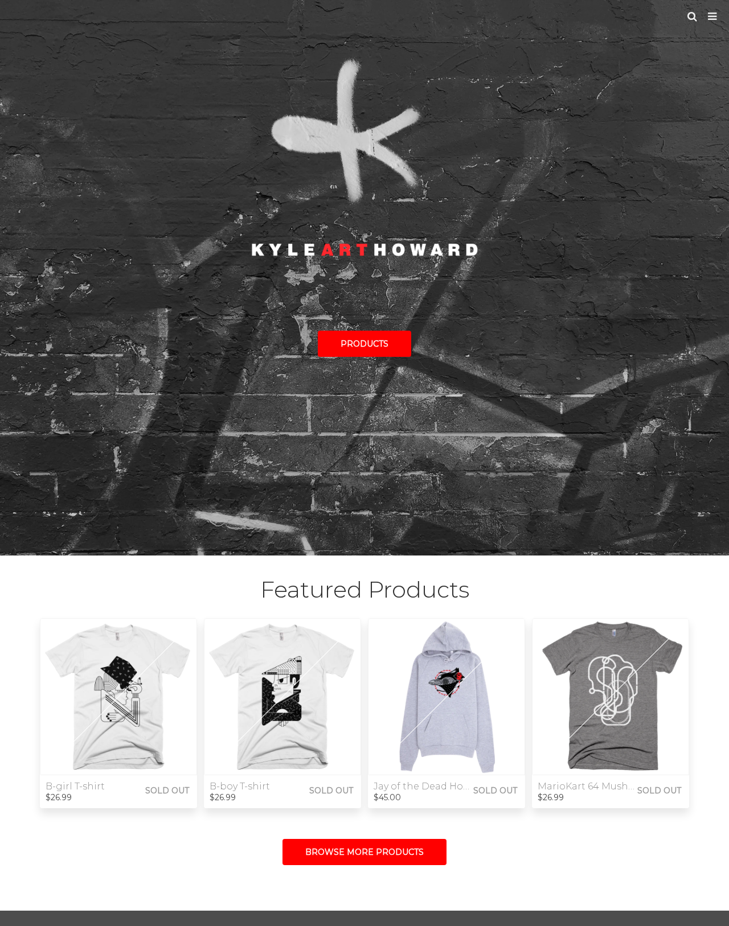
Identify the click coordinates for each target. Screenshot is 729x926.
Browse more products (364, 852)
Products (364, 344)
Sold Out (167, 790)
